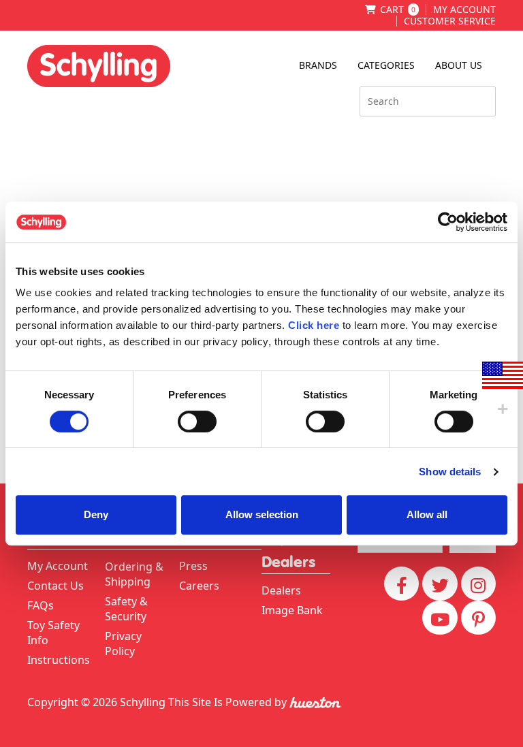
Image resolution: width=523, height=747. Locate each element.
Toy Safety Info (53, 633)
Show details (450, 471)
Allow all (427, 514)
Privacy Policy (123, 643)
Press (193, 565)
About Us (458, 65)
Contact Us (55, 585)
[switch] (197, 421)
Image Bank (292, 610)
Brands (318, 65)
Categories (386, 65)
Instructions (58, 659)
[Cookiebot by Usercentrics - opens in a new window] (447, 222)
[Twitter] (439, 584)
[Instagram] (478, 584)
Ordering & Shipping (134, 574)
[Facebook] (401, 584)
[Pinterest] (478, 618)
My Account (464, 9)
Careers (199, 585)
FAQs (40, 605)
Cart (397, 9)
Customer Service (450, 21)
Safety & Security (126, 609)
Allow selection (261, 514)
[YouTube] (439, 618)
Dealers (281, 590)
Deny (96, 514)
